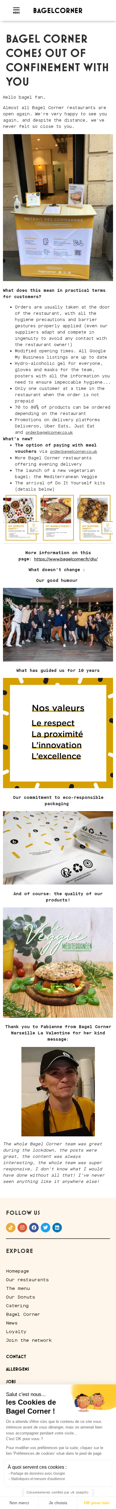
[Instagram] (22, 1227)
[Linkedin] (57, 1227)
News (12, 1323)
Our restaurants (27, 1280)
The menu (18, 1288)
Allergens (17, 1369)
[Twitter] (45, 1227)
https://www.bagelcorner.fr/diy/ (66, 559)
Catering (17, 1306)
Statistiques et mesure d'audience (38, 1479)
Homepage (17, 1271)
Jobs (11, 1382)
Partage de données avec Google (38, 1473)
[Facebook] (34, 1227)
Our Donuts (20, 1297)
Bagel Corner (23, 1314)
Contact (16, 1357)
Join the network (29, 1340)
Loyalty (16, 1332)
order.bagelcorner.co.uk (49, 432)
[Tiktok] (10, 1227)
